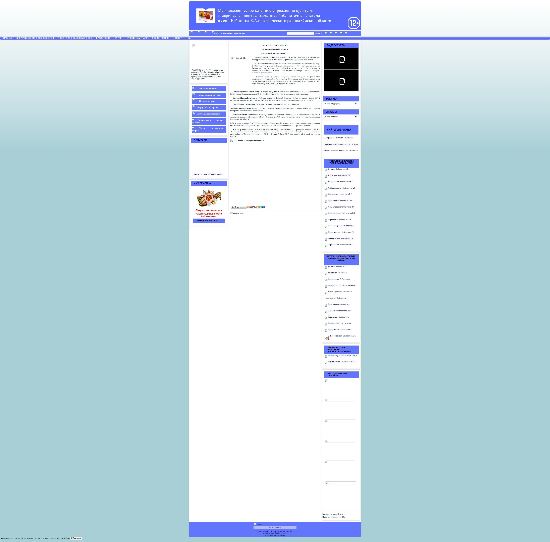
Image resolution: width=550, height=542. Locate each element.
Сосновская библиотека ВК (340, 194)
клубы (118, 38)
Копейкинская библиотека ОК (343, 336)
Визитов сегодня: (330, 514)
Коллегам (79, 38)
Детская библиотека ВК (338, 169)
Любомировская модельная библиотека (341, 151)
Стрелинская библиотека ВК (341, 245)
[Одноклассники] (257, 207)
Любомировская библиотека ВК (341, 188)
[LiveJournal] (254, 207)
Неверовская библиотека (339, 279)
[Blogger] (248, 207)
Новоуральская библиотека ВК (341, 213)
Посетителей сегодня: (332, 517)
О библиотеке (46, 38)
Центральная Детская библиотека (338, 138)
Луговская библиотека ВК (339, 175)
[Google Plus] (251, 207)
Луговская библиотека (337, 273)
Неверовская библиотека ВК (340, 182)
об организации (25, 38)
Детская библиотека (336, 266)
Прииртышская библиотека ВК (341, 232)
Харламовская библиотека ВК (341, 207)
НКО (189, 38)
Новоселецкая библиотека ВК (341, 226)
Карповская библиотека (338, 317)
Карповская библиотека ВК (339, 219)
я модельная (341, 144)
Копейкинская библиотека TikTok (342, 362)
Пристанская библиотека (338, 304)
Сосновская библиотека (336, 298)
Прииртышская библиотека (339, 329)
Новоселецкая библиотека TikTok (342, 355)
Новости (178, 38)
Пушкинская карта (137, 38)
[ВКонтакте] (263, 207)
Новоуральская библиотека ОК (341, 285)
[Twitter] (260, 207)
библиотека (352, 144)
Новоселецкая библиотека (339, 323)
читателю (64, 38)
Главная (7, 38)
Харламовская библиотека (339, 311)
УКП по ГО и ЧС (160, 38)
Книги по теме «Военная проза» (208, 174)
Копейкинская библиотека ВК (341, 238)
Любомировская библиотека (340, 292)
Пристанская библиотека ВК (340, 200)
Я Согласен (76, 538)
